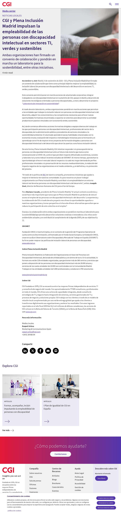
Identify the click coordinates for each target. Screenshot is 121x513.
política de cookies (14, 511)
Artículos (55, 476)
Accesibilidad (80, 483)
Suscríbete (101, 478)
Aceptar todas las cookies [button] (105, 498)
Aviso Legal (79, 473)
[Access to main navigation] (117, 4)
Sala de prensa (35, 480)
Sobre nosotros (35, 473)
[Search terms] (110, 4)
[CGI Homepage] (6, 4)
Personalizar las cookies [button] (106, 503)
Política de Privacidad (79, 478)
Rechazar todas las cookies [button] (106, 508)
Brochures (56, 483)
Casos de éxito (58, 487)
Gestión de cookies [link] (79, 488)
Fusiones (33, 488)
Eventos (55, 491)
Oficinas (32, 484)
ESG (31, 477)
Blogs (54, 479)
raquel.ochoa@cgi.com (31, 332)
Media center (8, 11)
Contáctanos (61, 454)
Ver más (6, 430)
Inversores (33, 492)
